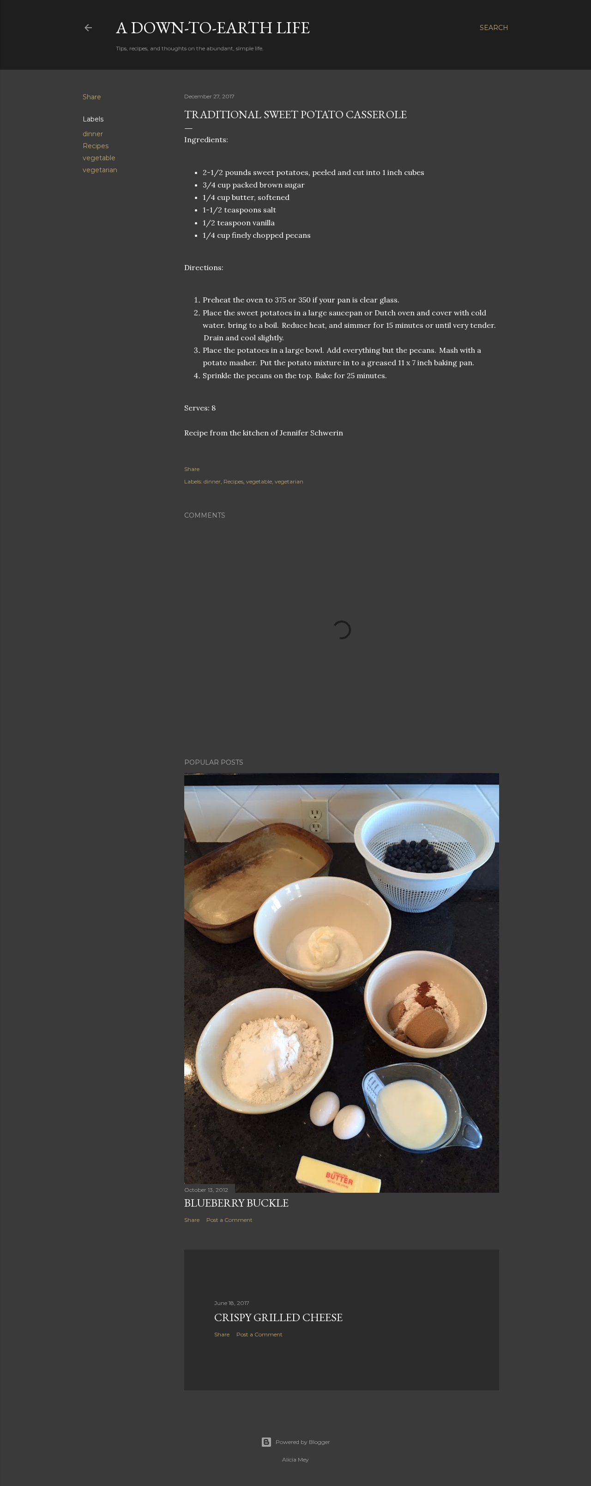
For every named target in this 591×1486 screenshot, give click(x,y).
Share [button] (92, 97)
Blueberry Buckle (236, 1203)
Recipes (96, 146)
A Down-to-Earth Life (213, 27)
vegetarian (100, 170)
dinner (93, 134)
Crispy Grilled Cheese (278, 1317)
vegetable (99, 158)
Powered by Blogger (303, 1441)
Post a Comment (229, 1219)
